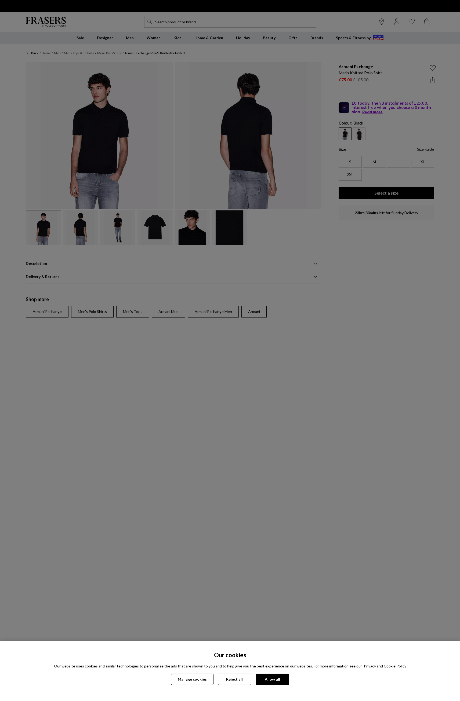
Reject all (234, 679)
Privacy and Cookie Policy (385, 666)
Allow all (272, 679)
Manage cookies (192, 679)
